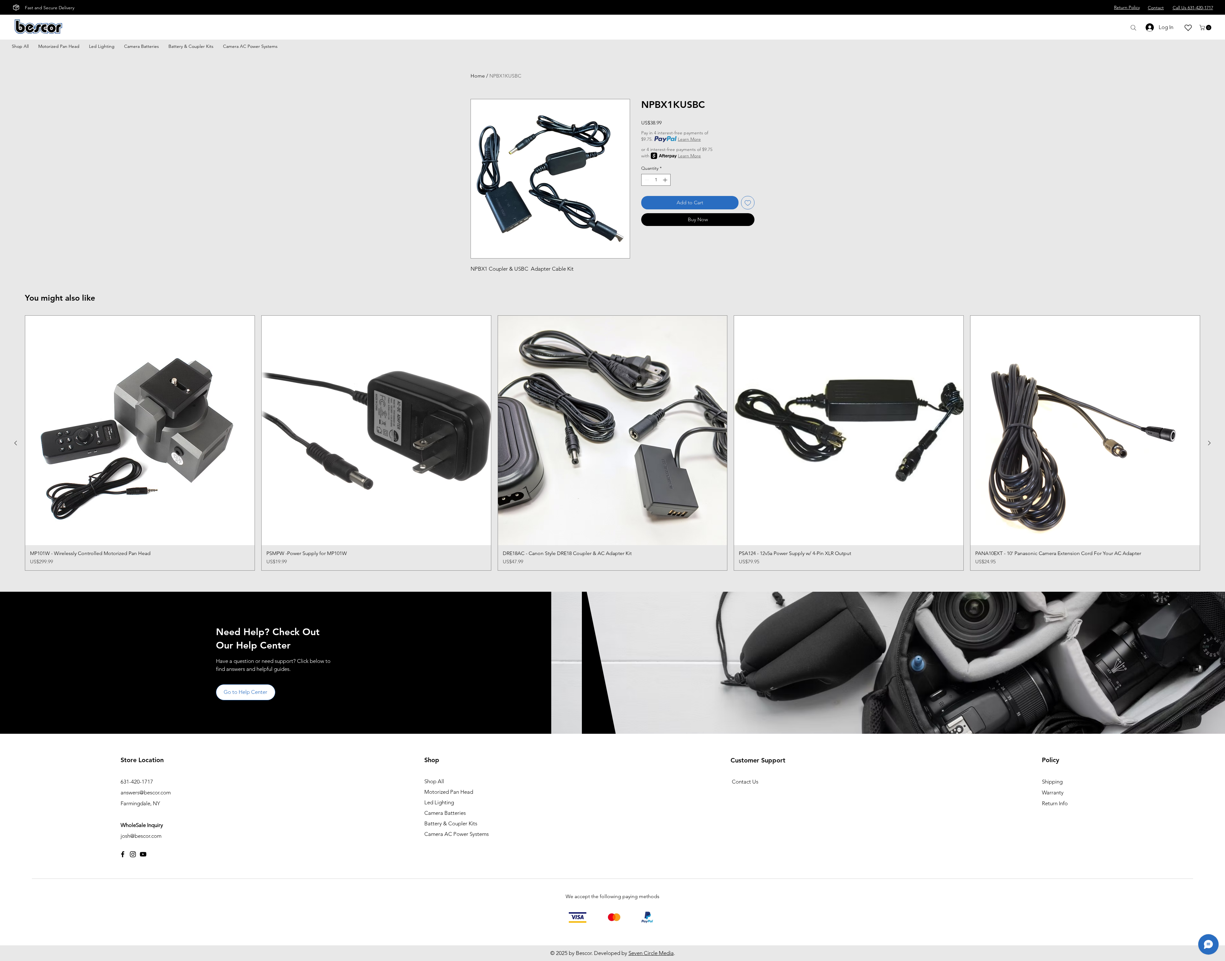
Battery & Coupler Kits (450, 823)
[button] (1206, 27)
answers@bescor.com (146, 792)
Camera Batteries (445, 813)
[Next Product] (1209, 443)
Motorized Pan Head (448, 792)
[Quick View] (140, 430)
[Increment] (666, 179)
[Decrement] (646, 179)
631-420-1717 (137, 781)
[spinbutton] (656, 179)
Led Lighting (439, 802)
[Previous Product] (15, 443)
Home (478, 76)
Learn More (689, 139)
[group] (612, 443)
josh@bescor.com (141, 836)
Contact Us (745, 781)
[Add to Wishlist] (747, 202)
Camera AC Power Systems (456, 834)
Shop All (434, 781)
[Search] (1133, 28)
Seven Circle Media (651, 953)
